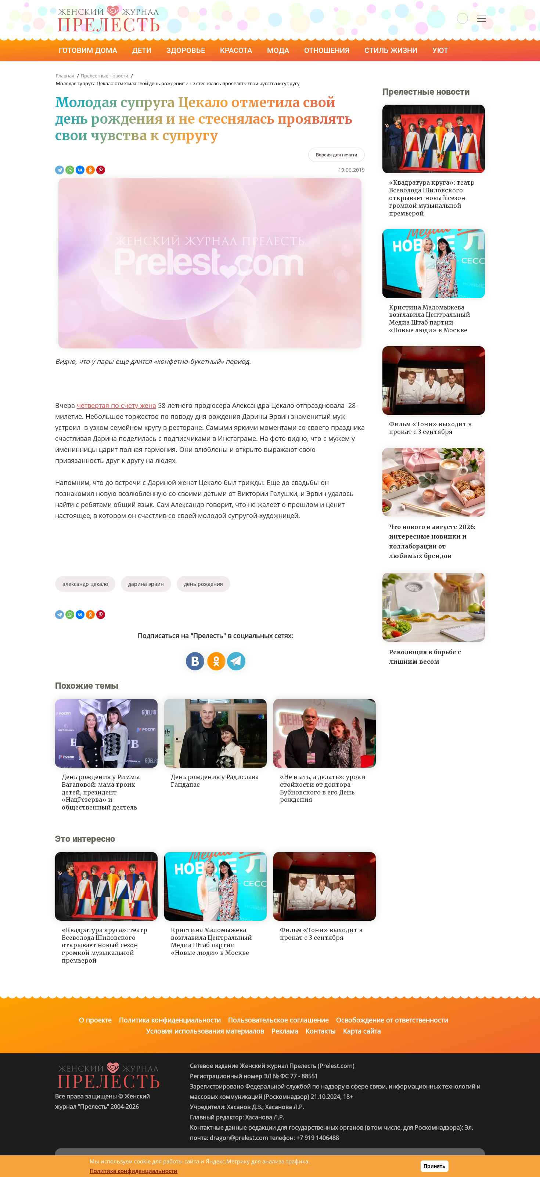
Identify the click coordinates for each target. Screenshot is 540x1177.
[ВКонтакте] (80, 170)
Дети (142, 50)
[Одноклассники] (90, 170)
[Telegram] (59, 170)
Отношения (327, 50)
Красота (237, 50)
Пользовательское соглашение (278, 1019)
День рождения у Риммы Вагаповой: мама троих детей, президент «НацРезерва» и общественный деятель (101, 792)
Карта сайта (362, 1030)
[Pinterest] (100, 170)
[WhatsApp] (69, 170)
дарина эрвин (146, 583)
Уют (441, 50)
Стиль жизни (391, 50)
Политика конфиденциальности (170, 1019)
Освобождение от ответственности (392, 1019)
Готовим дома (89, 50)
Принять (435, 1166)
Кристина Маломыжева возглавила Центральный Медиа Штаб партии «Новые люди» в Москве (211, 941)
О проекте (95, 1019)
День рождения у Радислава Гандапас (215, 780)
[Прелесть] (108, 7)
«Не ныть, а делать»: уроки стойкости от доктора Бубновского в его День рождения (323, 788)
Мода (279, 50)
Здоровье (186, 50)
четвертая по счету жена (116, 405)
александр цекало (85, 583)
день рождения (203, 583)
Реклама (284, 1030)
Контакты (321, 1030)
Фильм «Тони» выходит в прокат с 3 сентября (321, 933)
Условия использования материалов (205, 1030)
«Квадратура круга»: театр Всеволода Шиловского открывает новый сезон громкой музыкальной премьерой (104, 945)
